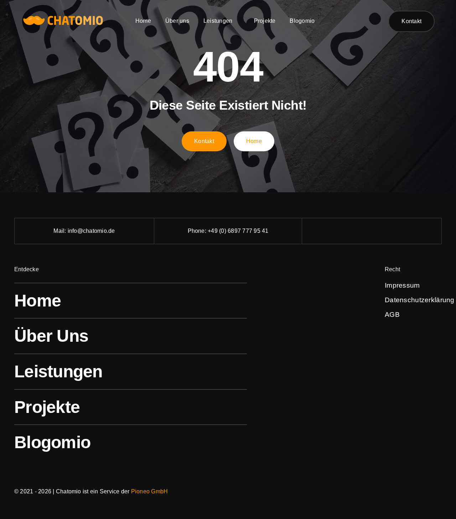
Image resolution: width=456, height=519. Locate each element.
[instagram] (372, 231)
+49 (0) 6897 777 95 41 (238, 231)
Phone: (198, 231)
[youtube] (390, 231)
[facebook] (354, 231)
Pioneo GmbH (149, 491)
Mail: (60, 231)
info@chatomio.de (91, 231)
